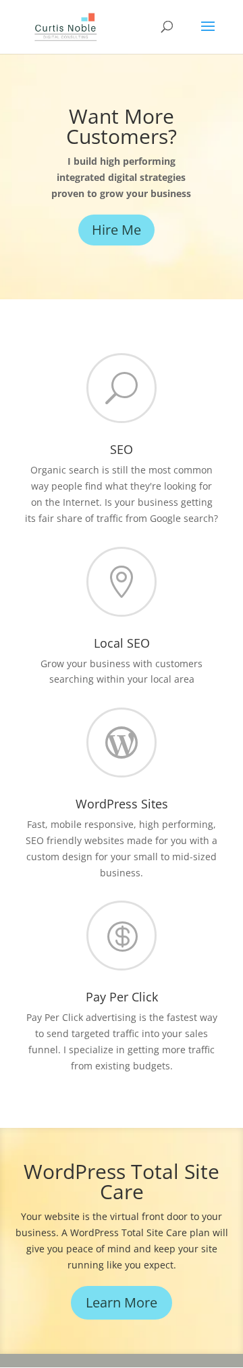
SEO (121, 449)
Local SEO (122, 643)
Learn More (121, 1302)
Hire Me (116, 230)
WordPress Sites (122, 804)
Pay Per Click (122, 997)
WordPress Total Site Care (121, 1181)
